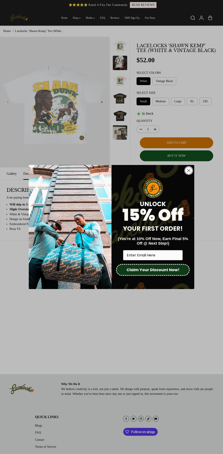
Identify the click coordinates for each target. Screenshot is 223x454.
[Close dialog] (189, 170)
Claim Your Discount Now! (153, 269)
